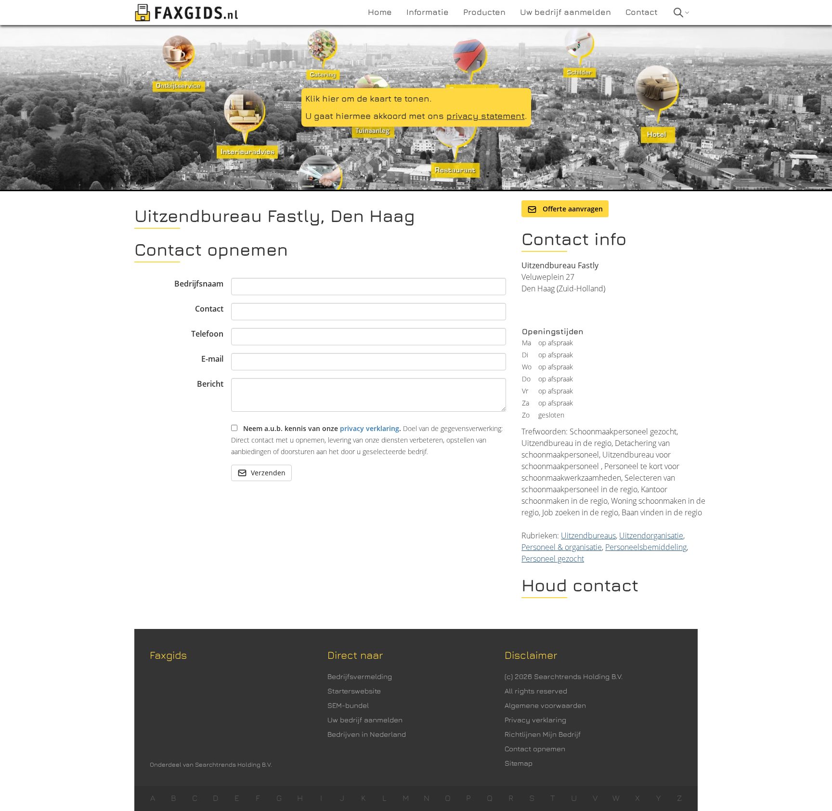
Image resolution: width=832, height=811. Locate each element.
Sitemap (519, 763)
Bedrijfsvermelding (359, 676)
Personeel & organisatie (561, 547)
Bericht (210, 384)
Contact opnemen (535, 749)
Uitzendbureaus (588, 535)
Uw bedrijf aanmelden (365, 720)
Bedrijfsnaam (198, 283)
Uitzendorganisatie (651, 535)
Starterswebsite (354, 691)
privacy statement (485, 116)
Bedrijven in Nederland (366, 734)
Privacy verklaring (535, 720)
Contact (209, 308)
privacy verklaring (369, 428)
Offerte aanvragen (572, 208)
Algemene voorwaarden (545, 705)
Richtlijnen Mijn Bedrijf (543, 734)
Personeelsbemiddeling (646, 547)
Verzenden (268, 472)
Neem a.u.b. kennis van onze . (367, 440)
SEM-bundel (348, 705)
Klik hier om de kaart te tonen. (368, 98)
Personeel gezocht (552, 558)
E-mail (212, 358)
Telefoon (207, 333)
